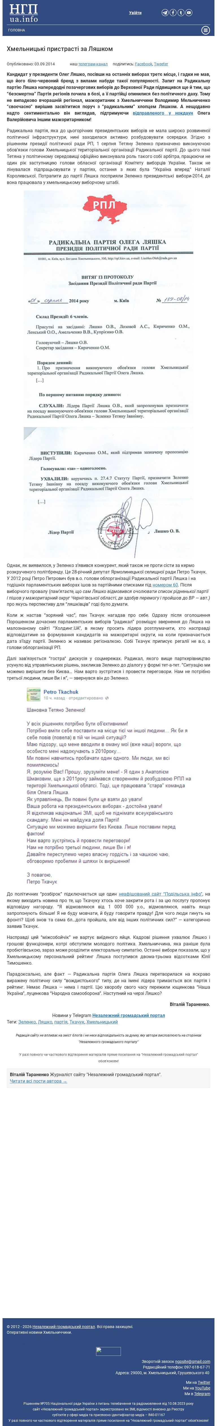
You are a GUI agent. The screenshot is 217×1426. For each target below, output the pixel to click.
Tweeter (161, 64)
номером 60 (165, 585)
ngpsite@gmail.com (192, 1361)
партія (61, 1022)
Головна (16, 30)
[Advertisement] (108, 1154)
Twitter (204, 1382)
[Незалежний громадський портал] (24, 12)
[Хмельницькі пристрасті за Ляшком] (108, 306)
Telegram (202, 1393)
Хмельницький (102, 1022)
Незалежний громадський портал (63, 1326)
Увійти (135, 12)
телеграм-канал (93, 64)
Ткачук (77, 1022)
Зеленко (27, 1022)
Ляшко (45, 1022)
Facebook (143, 64)
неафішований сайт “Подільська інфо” (160, 894)
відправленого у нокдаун (163, 113)
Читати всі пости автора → (38, 1081)
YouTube (202, 1388)
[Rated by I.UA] (108, 1352)
